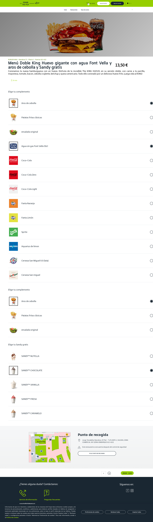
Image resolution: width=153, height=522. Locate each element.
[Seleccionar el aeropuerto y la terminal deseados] (131, 10)
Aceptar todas (137, 512)
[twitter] (127, 490)
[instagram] (132, 490)
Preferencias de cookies (92, 512)
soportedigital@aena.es (27, 504)
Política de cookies (12, 517)
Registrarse (103, 3)
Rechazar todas (115, 512)
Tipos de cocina (85, 10)
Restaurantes (73, 10)
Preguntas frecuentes (52, 499)
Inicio (65, 10)
